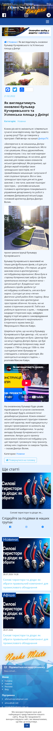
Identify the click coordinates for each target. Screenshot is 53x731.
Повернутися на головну (21, 460)
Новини (13, 42)
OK (47, 671)
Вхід (49, 3)
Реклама (28, 3)
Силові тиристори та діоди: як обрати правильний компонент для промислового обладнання (25, 583)
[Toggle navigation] (47, 21)
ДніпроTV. (43, 138)
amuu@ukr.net (11, 703)
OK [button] (27, 725)
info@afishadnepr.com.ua (16, 707)
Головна (6, 3)
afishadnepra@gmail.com (16, 699)
